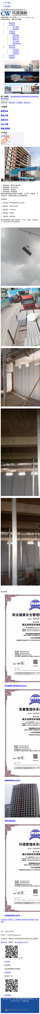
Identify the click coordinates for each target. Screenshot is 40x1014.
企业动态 (16, 49)
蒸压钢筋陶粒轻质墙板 (18, 96)
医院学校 (16, 35)
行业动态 (16, 51)
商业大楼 (16, 37)
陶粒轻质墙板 (30, 96)
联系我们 (8, 6)
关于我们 (8, 2)
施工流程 (12, 45)
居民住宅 (16, 39)
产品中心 (12, 31)
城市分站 (4, 942)
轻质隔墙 (5, 98)
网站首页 (12, 23)
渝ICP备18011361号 (21, 942)
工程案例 (12, 33)
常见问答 (16, 53)
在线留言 (12, 58)
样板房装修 (16, 43)
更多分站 (25, 1001)
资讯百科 (12, 47)
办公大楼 (16, 41)
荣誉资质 (16, 29)
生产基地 (16, 27)
